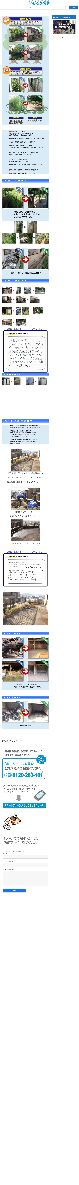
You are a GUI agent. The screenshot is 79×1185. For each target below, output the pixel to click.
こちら (61, 37)
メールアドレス (8, 861)
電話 (74, 7)
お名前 (5, 853)
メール (32, 7)
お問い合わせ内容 (9, 869)
